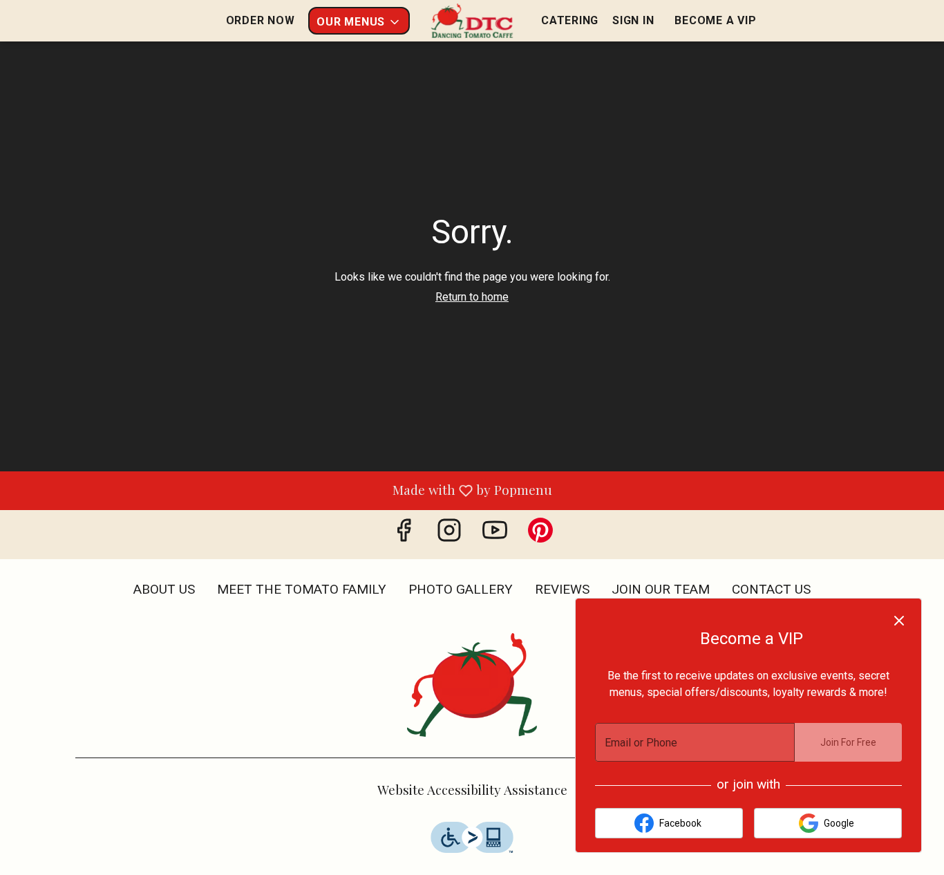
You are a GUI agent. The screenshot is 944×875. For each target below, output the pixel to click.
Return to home (472, 296)
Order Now (260, 20)
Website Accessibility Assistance (472, 789)
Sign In (633, 20)
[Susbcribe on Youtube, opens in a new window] (494, 534)
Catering (569, 20)
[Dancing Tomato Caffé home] (472, 20)
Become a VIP (715, 20)
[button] (359, 21)
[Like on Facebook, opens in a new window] (403, 534)
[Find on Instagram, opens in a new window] (449, 534)
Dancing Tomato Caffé (472, 685)
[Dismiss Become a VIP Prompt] (899, 620)
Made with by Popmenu (281, 489)
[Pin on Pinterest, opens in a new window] (540, 534)
